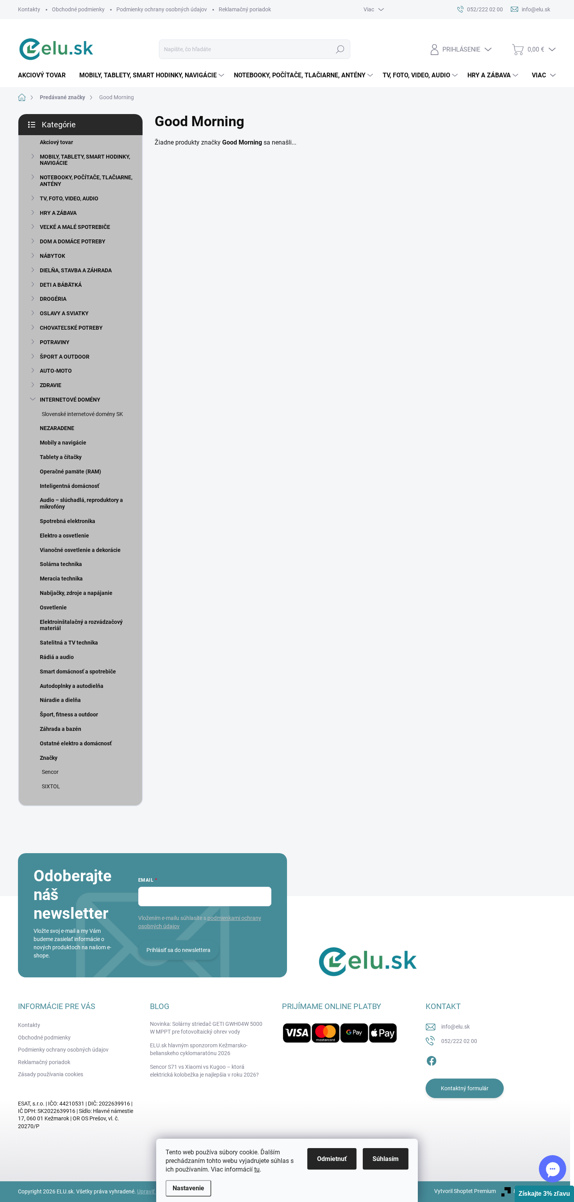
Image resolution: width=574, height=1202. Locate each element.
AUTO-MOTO (56, 371)
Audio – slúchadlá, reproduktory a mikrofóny (81, 503)
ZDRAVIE (50, 385)
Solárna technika (61, 564)
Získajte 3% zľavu (544, 1193)
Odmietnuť (332, 1159)
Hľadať (340, 49)
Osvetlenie (53, 607)
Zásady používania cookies (50, 1074)
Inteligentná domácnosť (69, 486)
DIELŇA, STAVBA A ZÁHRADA (76, 270)
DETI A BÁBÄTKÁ (61, 285)
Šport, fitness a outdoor (69, 714)
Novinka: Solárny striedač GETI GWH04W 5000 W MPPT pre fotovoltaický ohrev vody (206, 1028)
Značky (48, 758)
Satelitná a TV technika (69, 642)
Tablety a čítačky (61, 457)
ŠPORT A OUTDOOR (64, 357)
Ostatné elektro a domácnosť (76, 743)
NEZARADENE (57, 428)
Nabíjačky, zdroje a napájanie (76, 593)
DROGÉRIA (53, 299)
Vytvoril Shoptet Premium (465, 1191)
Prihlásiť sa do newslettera (178, 950)
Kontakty (29, 9)
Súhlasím (386, 1159)
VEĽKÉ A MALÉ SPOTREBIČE (75, 227)
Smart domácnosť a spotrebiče (78, 671)
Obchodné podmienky (78, 9)
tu (257, 1169)
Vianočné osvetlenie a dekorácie (80, 550)
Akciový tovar (56, 142)
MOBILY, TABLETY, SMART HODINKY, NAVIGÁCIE (85, 160)
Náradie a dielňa (60, 700)
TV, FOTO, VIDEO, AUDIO (69, 198)
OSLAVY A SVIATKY (64, 313)
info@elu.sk (455, 1026)
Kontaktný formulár (464, 1088)
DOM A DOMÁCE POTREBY (72, 241)
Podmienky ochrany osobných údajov (161, 9)
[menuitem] (44, 75)
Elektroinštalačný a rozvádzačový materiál (81, 625)
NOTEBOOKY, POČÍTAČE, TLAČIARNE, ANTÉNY (86, 180)
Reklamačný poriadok (245, 9)
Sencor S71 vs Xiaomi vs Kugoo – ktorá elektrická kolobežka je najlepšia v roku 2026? (204, 1071)
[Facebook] (431, 1059)
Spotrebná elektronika (67, 521)
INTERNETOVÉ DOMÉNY (70, 399)
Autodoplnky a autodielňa (71, 686)
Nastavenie (188, 1188)
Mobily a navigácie (63, 442)
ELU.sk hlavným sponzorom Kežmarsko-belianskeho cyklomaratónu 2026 (199, 1049)
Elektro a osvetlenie (64, 535)
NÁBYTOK (52, 256)
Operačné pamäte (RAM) (70, 471)
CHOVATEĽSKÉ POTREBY (71, 328)
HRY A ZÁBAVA (58, 213)
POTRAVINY (55, 342)
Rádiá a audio (57, 657)
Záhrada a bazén (60, 729)
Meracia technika (61, 578)
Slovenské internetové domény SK (82, 414)
